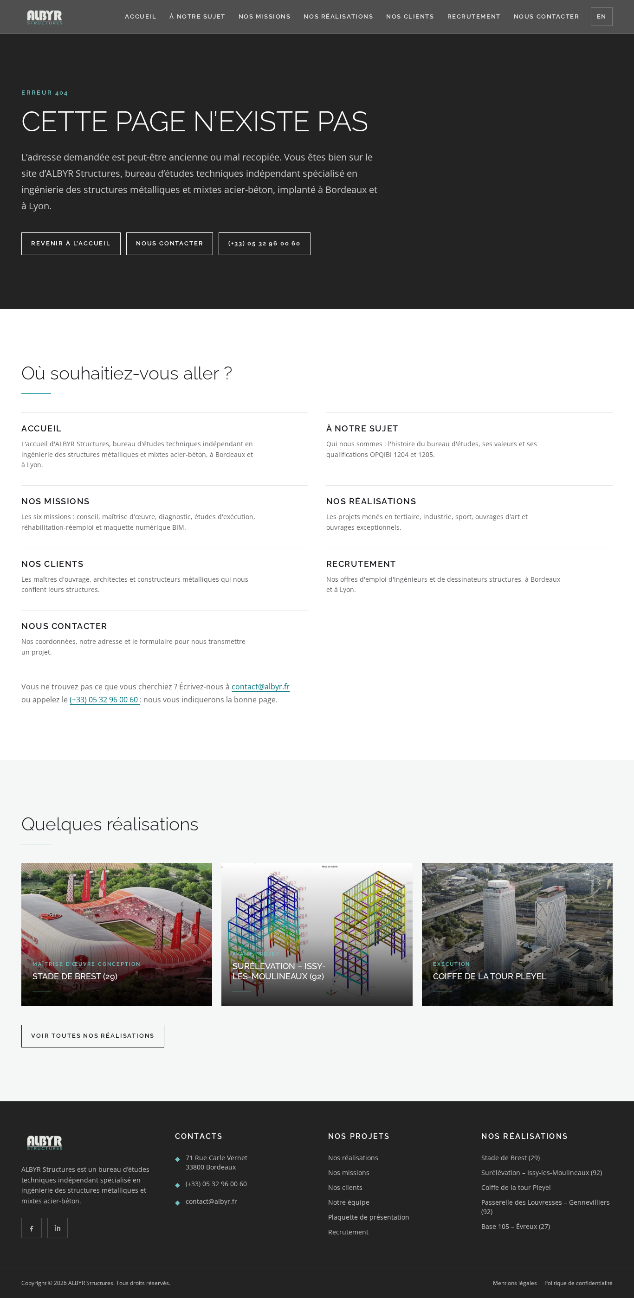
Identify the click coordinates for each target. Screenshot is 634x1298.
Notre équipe (348, 1202)
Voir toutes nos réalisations (93, 1035)
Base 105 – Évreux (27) (515, 1226)
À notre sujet (197, 16)
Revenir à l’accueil (71, 243)
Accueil (140, 16)
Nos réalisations (338, 16)
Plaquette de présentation (368, 1217)
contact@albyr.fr (261, 686)
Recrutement (474, 16)
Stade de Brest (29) (510, 1157)
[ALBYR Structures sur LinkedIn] (57, 1228)
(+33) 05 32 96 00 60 (264, 243)
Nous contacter (547, 16)
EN (602, 16)
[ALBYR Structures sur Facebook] (31, 1228)
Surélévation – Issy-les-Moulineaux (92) (541, 1172)
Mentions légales (515, 1283)
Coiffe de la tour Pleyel (516, 1187)
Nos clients (410, 16)
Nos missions (265, 16)
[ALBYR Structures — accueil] (43, 17)
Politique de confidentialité (578, 1283)
